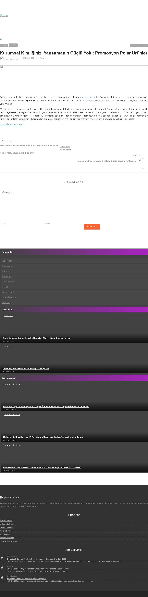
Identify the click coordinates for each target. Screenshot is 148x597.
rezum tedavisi (6, 527)
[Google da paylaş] (145, 45)
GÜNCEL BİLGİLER (12, 384)
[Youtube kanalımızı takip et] (22, 17)
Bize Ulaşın (13, 11)
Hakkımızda (13, 4)
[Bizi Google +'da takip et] (17, 17)
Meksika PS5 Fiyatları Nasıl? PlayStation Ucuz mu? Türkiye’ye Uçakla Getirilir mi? (43, 436)
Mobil (12, 35)
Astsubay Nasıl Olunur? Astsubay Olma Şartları (26, 368)
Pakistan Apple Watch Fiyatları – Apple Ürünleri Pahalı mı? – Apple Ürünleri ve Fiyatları (46, 406)
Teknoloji (13, 31)
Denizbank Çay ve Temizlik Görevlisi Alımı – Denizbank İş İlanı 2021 (36, 559)
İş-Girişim (8, 316)
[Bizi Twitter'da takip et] (7, 17)
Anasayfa (13, 27)
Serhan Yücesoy (11, 59)
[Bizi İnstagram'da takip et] (2, 17)
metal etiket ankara (8, 541)
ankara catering (7, 537)
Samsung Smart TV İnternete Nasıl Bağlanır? (26, 578)
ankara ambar (6, 520)
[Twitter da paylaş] (133, 45)
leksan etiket (5, 534)
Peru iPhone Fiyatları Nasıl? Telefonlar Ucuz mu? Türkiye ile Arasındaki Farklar (42, 467)
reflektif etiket (6, 530)
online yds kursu (7, 524)
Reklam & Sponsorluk (18, 8)
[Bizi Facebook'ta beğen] (12, 17)
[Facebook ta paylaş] (139, 45)
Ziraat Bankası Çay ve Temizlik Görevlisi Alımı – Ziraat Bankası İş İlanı (37, 337)
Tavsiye (43, 58)
